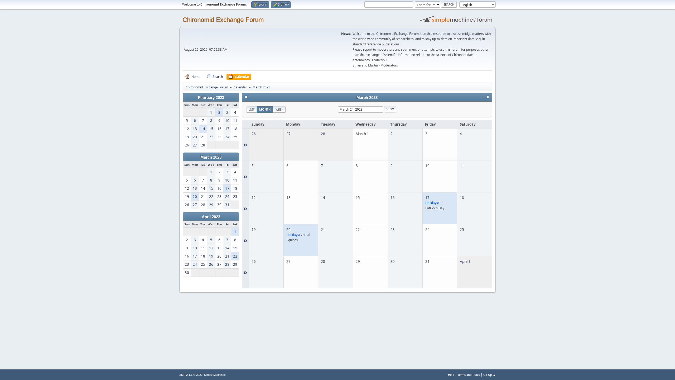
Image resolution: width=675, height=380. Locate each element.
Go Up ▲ (489, 375)
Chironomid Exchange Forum (223, 19)
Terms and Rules (469, 375)
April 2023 (211, 217)
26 (254, 133)
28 (323, 133)
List (251, 109)
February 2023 (211, 98)
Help (451, 375)
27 (288, 133)
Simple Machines (215, 374)
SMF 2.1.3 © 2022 (190, 374)
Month (265, 109)
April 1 (465, 261)
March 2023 (210, 157)
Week (279, 109)
